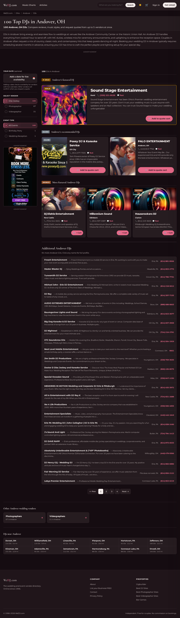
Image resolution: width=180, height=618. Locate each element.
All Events (13, 125)
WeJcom (10, 5)
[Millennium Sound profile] (109, 199)
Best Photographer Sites (147, 592)
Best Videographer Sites (147, 596)
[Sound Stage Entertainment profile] (64, 105)
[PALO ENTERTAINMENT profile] (122, 156)
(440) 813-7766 (147, 149)
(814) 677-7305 (79, 153)
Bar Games (141, 600)
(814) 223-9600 (144, 221)
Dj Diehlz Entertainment (59, 213)
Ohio (18, 13)
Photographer (15, 106)
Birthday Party (15, 131)
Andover (26, 13)
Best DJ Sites (142, 588)
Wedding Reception (18, 136)
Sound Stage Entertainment (119, 90)
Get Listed (170, 5)
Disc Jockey (14, 101)
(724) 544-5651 (53, 221)
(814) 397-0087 (99, 221)
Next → (125, 491)
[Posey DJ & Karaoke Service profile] (54, 156)
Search (130, 5)
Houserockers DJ (145, 213)
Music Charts (29, 5)
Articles (43, 5)
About (93, 584)
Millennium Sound (101, 213)
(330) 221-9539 (107, 95)
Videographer (15, 111)
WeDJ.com (8, 13)
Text (120, 95)
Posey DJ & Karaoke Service (83, 143)
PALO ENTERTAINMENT (154, 141)
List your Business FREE (101, 588)
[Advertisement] (90, 59)
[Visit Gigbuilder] (20, 176)
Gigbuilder (141, 584)
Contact (93, 592)
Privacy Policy (96, 596)
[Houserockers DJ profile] (154, 199)
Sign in (156, 5)
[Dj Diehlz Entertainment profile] (63, 199)
